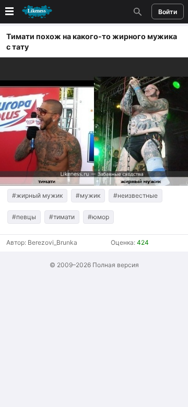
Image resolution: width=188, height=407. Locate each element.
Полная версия (115, 265)
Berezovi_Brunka (52, 242)
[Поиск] (136, 11)
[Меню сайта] (27, 11)
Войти (167, 12)
